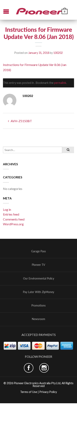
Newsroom (38, 319)
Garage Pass (38, 251)
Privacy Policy (48, 392)
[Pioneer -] (39, 9)
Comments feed (13, 219)
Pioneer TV (38, 264)
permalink (60, 82)
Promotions (38, 305)
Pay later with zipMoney (38, 292)
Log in (7, 209)
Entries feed (11, 214)
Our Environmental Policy (38, 278)
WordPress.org (13, 224)
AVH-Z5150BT (21, 121)
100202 (58, 52)
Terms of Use (28, 392)
